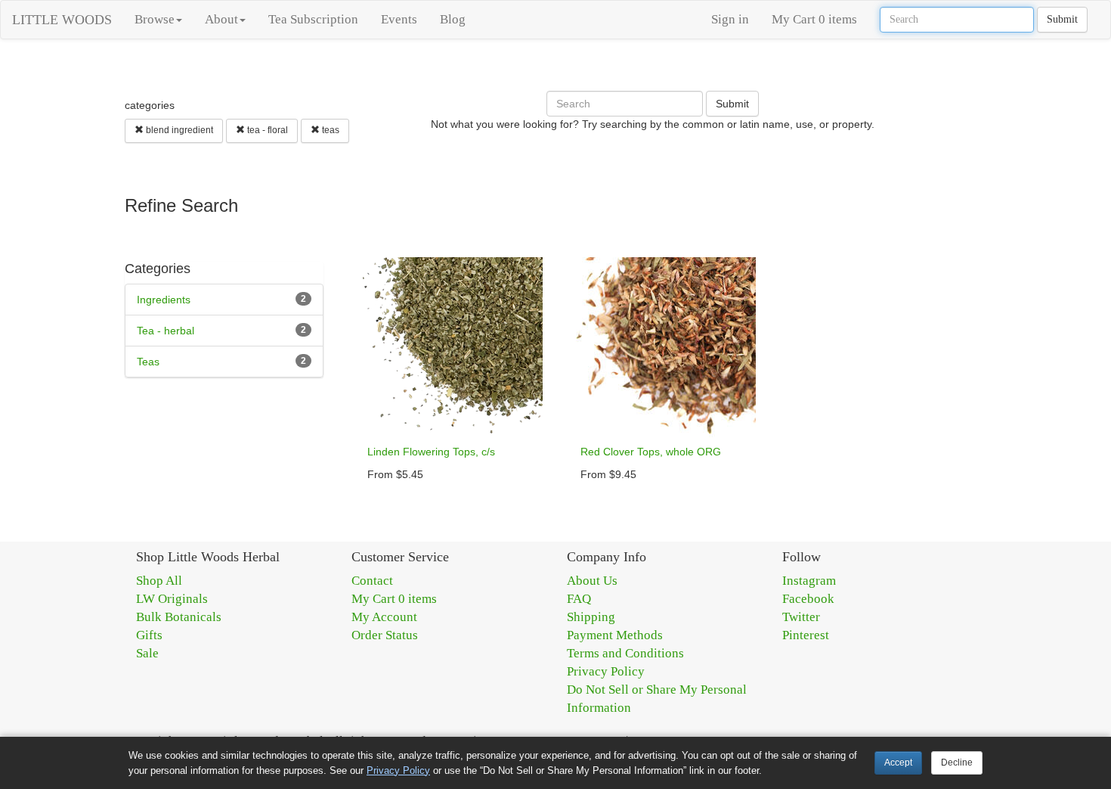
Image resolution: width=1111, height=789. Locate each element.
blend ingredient (178, 130)
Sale (147, 653)
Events (399, 19)
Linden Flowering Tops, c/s (431, 452)
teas (329, 130)
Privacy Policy (606, 671)
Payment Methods (615, 635)
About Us (592, 580)
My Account (384, 617)
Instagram (809, 580)
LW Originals (172, 599)
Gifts (149, 635)
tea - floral (266, 130)
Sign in (730, 19)
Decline (957, 762)
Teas (148, 362)
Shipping (591, 617)
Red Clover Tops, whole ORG (650, 452)
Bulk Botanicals (178, 617)
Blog (453, 19)
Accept (898, 762)
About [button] (221, 19)
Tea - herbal (165, 331)
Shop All (159, 580)
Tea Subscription (313, 19)
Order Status (384, 635)
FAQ (579, 599)
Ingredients (163, 300)
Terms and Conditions (625, 653)
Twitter (801, 617)
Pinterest (805, 635)
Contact (372, 580)
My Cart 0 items (814, 19)
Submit (1062, 19)
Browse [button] (155, 19)
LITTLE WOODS (62, 19)
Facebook (808, 599)
